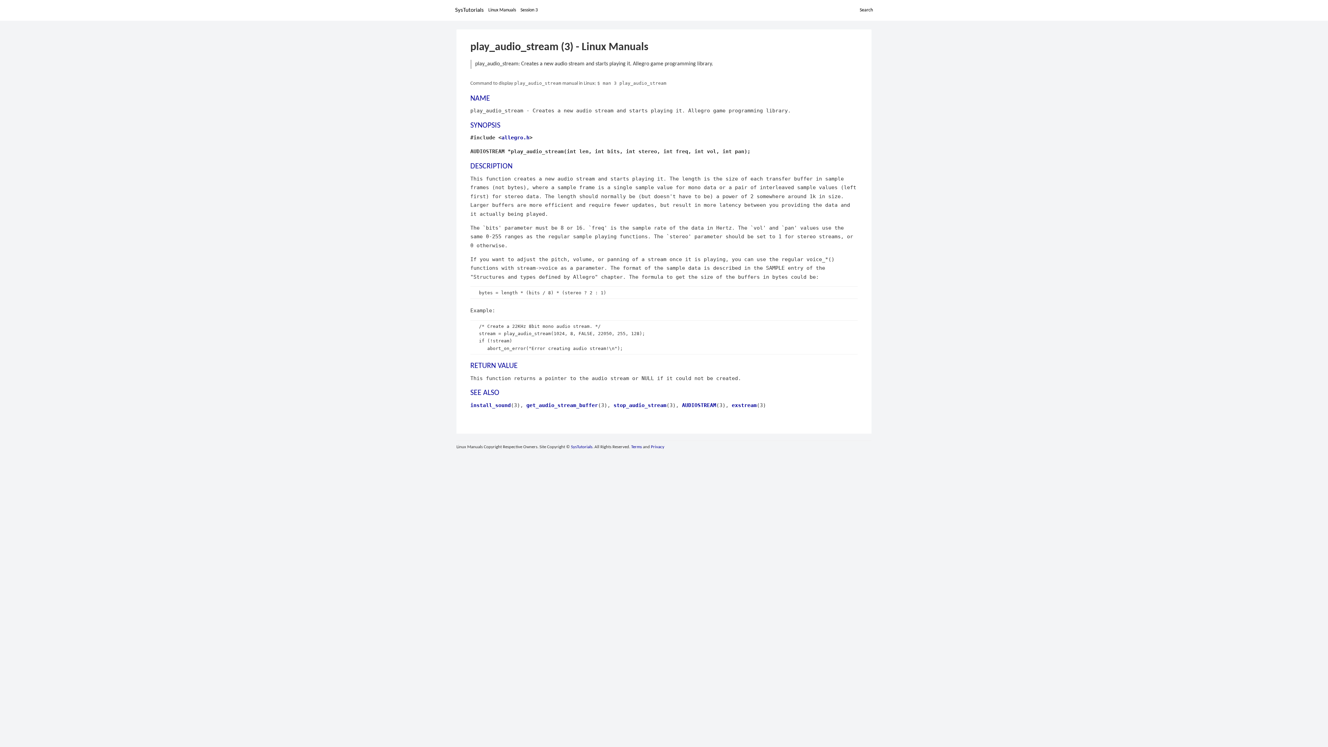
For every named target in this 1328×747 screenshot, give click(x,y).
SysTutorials (469, 10)
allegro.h (515, 137)
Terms (636, 447)
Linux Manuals (502, 10)
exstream (744, 405)
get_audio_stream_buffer (562, 405)
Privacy (657, 447)
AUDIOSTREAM (699, 405)
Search (866, 10)
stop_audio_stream (640, 405)
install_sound (490, 405)
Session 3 (529, 10)
